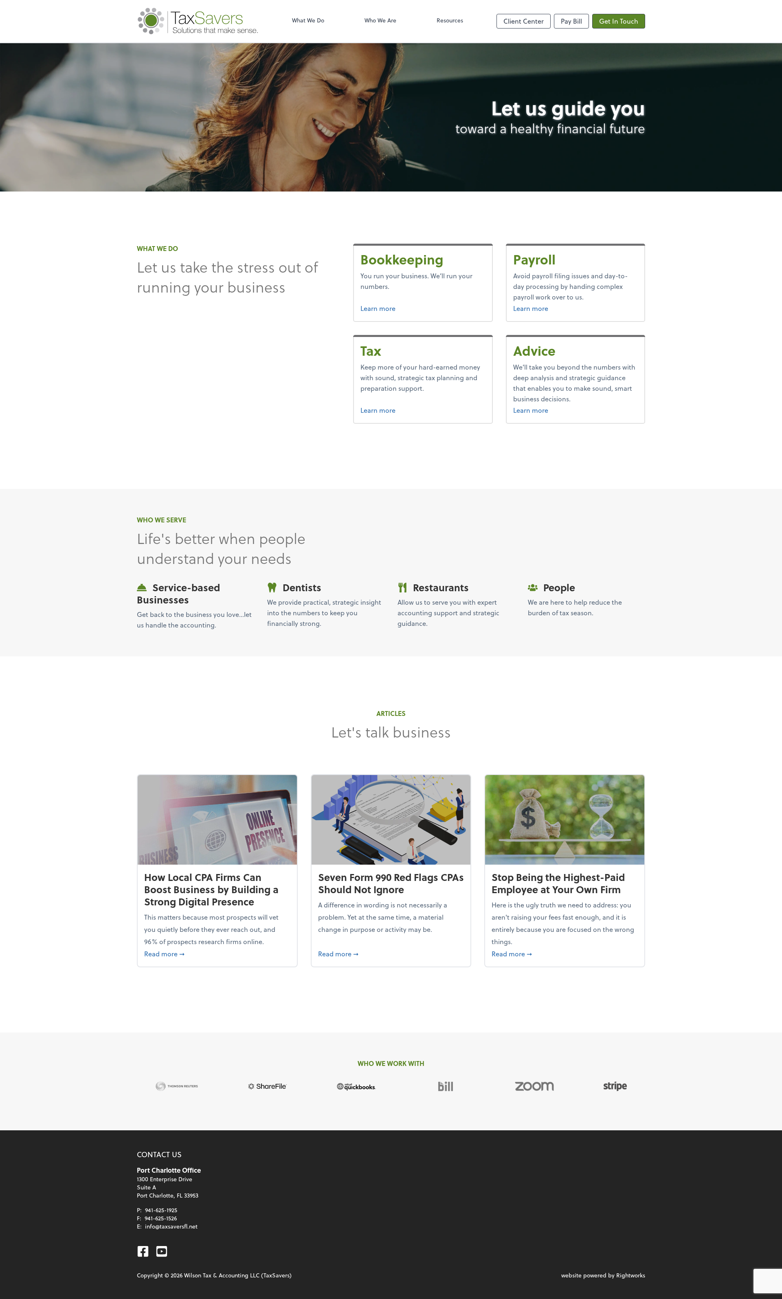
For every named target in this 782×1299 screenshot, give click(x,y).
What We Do (308, 20)
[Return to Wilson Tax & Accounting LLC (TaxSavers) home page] (198, 21)
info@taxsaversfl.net (171, 1226)
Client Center (523, 21)
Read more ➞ (217, 953)
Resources (450, 20)
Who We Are (380, 20)
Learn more (408, 308)
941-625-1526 (161, 1218)
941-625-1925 (161, 1210)
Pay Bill (571, 21)
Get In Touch (618, 21)
